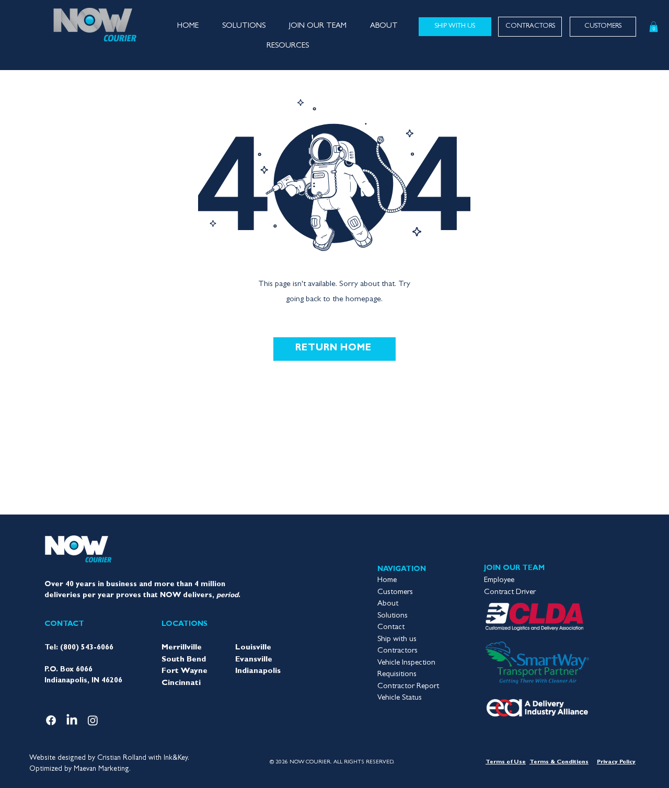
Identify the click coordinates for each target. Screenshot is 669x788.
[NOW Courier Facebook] (50, 720)
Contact (391, 628)
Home (387, 581)
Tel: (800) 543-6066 (78, 648)
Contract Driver (510, 593)
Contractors (397, 651)
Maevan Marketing (101, 769)
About (387, 604)
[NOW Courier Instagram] (92, 720)
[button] (318, 27)
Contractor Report (408, 687)
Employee (499, 581)
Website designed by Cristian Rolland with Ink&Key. (109, 758)
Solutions (392, 616)
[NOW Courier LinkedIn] (71, 720)
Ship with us (397, 640)
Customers (395, 593)
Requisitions (397, 675)
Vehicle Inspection (406, 663)
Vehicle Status (399, 698)
